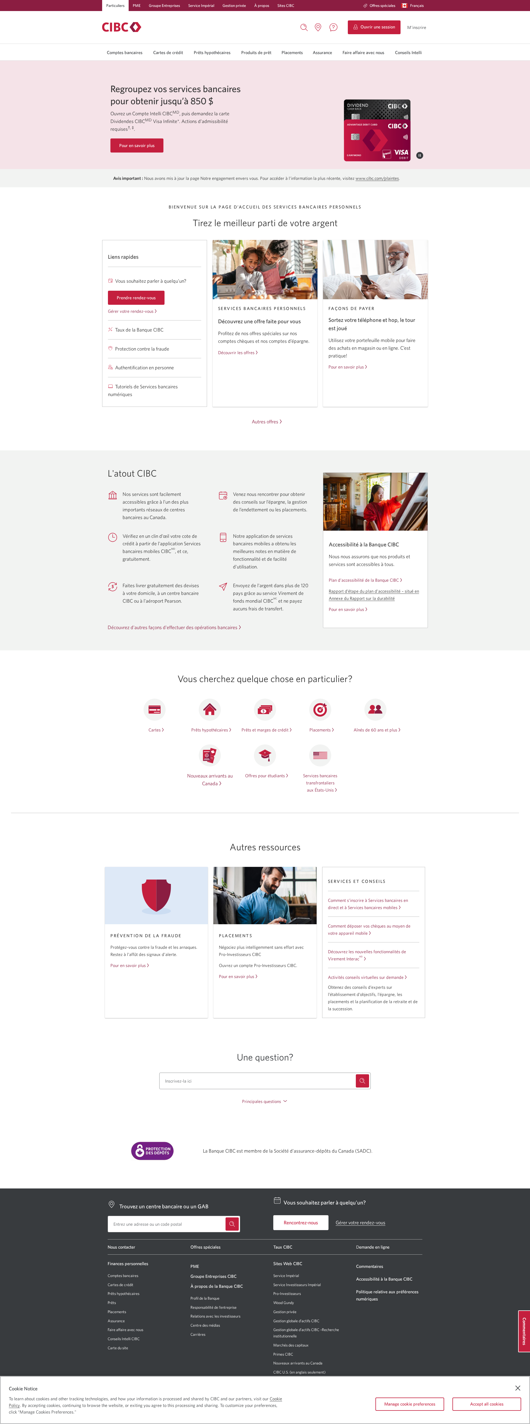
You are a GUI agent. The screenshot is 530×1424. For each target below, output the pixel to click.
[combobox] (265, 1081)
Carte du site (118, 1348)
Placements (292, 52)
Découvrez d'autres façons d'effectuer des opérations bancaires (172, 627)
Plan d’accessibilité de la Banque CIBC (364, 580)
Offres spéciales (382, 5)
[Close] (518, 1388)
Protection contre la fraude (142, 349)
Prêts (112, 1302)
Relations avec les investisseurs (215, 1316)
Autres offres (265, 421)
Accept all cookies (487, 1403)
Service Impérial (201, 5)
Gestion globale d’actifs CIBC (296, 1321)
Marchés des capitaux (291, 1345)
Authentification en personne (144, 367)
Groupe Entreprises (164, 5)
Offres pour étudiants (265, 775)
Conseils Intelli (408, 52)
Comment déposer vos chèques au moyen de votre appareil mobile (369, 929)
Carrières (197, 1334)
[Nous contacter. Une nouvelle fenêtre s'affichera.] (333, 27)
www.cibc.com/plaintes (377, 178)
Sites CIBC (285, 5)
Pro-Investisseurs (287, 1293)
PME (137, 5)
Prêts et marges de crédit (265, 729)
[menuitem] (379, 5)
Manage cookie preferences (409, 1403)
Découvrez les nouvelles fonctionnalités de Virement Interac (367, 955)
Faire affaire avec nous (363, 52)
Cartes (155, 729)
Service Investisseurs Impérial (297, 1285)
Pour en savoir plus (346, 367)
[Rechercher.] (362, 1081)
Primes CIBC (283, 1354)
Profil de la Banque (204, 1298)
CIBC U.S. (281, 1372)
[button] (414, 5)
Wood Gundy (283, 1302)
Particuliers (115, 5)
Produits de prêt (256, 52)
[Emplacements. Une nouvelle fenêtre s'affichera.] (318, 27)
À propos (261, 5)
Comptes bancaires (124, 52)
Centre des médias (205, 1325)
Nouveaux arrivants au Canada (297, 1363)
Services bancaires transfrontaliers (320, 782)
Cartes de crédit (168, 52)
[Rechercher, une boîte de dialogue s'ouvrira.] (304, 27)
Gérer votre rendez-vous (130, 311)
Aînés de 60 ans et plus (375, 729)
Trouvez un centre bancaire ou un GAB (163, 1206)
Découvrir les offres (236, 352)
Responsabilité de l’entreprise (213, 1307)
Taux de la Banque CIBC (139, 330)
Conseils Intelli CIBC (124, 1339)
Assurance (322, 52)
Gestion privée (234, 5)
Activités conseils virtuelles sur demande (366, 977)
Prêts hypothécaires (212, 52)
